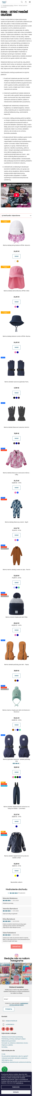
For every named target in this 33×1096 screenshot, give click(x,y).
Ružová (15, 307)
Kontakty (4, 1047)
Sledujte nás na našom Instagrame (17, 959)
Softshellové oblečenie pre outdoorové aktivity (16, 1062)
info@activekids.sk (11, 1021)
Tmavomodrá (18, 307)
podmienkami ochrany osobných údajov (18, 1004)
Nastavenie (15, 1087)
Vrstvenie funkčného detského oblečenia (14, 1058)
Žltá (15, 876)
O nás (3, 1054)
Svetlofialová (14, 587)
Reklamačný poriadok (9, 1041)
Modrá (18, 493)
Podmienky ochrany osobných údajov (14, 1039)
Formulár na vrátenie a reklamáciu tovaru (15, 1043)
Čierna (14, 398)
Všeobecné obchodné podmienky (12, 1037)
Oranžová (18, 261)
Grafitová (14, 443)
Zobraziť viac (16, 946)
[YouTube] (11, 1029)
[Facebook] (3, 1029)
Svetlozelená (19, 587)
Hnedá (15, 681)
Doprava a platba (7, 1045)
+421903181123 (10, 1024)
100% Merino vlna (7, 1060)
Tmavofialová (19, 398)
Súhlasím (16, 1092)
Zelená (15, 777)
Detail (16, 256)
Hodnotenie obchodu (16, 889)
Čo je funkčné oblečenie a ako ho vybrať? (15, 1056)
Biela (15, 261)
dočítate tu (19, 1083)
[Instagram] (7, 1029)
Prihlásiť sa (8, 1009)
